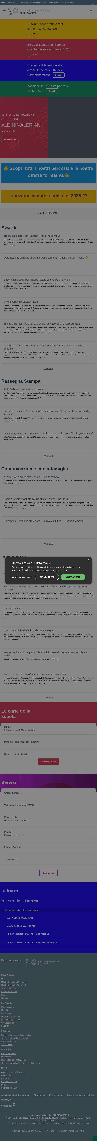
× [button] (88, 560)
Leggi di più (62, 570)
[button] (22, 577)
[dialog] (48, 570)
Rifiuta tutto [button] (47, 577)
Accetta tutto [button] (73, 577)
